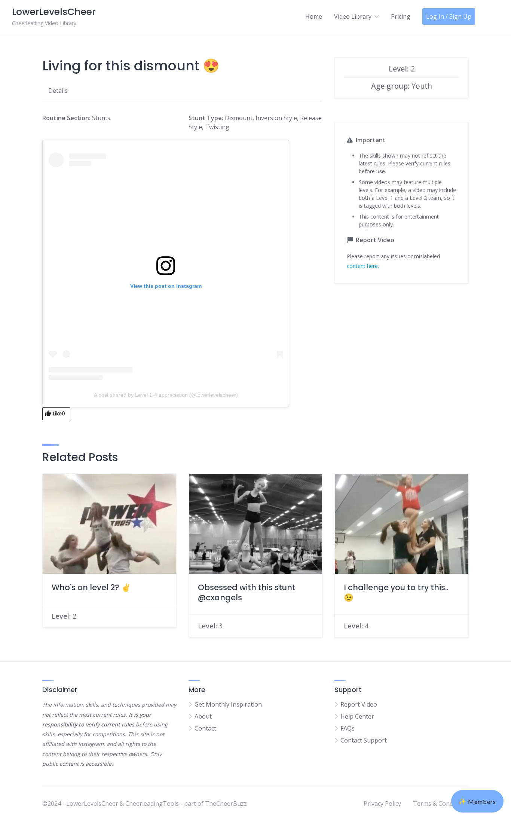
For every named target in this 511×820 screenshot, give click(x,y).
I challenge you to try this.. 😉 (396, 592)
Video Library (352, 16)
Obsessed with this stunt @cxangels (247, 592)
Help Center (357, 716)
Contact (205, 728)
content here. (363, 265)
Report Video (358, 704)
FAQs (347, 728)
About (203, 716)
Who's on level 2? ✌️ (91, 587)
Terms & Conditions (441, 803)
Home (313, 16)
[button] (477, 801)
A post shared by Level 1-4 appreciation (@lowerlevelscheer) (166, 395)
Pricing (400, 16)
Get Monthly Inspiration (228, 704)
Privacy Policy (382, 803)
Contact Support (363, 740)
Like (59, 413)
